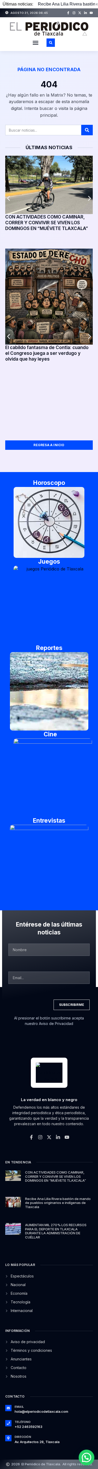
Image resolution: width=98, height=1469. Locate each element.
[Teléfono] (8, 1423)
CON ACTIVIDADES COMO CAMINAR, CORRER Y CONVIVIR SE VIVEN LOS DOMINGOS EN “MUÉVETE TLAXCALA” (46, 222)
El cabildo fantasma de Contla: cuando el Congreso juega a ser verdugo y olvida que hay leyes (47, 353)
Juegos (49, 561)
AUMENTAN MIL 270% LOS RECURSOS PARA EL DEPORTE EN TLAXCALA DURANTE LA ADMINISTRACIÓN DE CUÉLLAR (56, 1231)
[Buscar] (87, 130)
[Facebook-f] (68, 12)
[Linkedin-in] (85, 12)
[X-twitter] (79, 12)
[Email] (8, 1408)
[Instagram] (74, 12)
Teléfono (23, 1422)
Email (19, 1407)
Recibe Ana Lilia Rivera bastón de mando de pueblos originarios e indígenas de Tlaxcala (58, 1203)
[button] (35, 42)
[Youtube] (91, 12)
